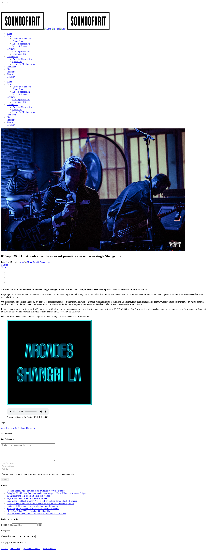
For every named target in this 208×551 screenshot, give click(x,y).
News (21, 262)
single (32, 428)
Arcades (4, 428)
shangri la (24, 428)
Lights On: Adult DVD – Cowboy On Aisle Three (29, 511)
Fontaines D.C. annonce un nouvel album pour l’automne (32, 506)
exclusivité (14, 428)
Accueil (4, 548)
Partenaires (15, 548)
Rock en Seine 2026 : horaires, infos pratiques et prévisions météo (36, 491)
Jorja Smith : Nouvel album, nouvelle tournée (27, 498)
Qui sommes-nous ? (31, 548)
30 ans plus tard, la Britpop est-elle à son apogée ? (29, 496)
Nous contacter (49, 548)
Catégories (6, 536)
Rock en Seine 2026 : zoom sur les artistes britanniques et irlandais (36, 513)
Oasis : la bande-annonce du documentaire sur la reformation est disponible (40, 503)
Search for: (6, 525)
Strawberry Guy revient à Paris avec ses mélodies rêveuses (33, 508)
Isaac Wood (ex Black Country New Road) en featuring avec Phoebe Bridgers (42, 501)
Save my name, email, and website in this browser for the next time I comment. (39, 474)
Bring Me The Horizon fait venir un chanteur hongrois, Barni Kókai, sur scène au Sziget (46, 493)
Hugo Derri (32, 262)
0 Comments (44, 262)
